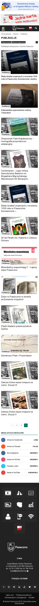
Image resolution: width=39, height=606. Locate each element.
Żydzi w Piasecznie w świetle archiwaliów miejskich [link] (16, 298)
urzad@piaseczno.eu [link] (18, 571)
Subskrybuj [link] (33, 472)
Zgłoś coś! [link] (10, 595)
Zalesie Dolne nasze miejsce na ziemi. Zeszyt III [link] (17, 383)
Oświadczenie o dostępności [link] (16, 598)
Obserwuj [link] (34, 453)
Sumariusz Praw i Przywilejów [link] (16, 355)
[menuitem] (6, 42)
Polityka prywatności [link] (24, 595)
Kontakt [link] (31, 598)
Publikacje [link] (6, 72)
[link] (3, 28)
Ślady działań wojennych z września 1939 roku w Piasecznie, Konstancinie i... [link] (19, 208)
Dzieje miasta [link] (6, 42)
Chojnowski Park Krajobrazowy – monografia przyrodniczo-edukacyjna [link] (17, 141)
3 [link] (16, 425)
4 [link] (21, 425)
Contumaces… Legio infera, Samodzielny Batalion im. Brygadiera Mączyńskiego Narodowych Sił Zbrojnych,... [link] (15, 174)
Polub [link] (35, 446)
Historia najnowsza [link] (18, 42)
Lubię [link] (36, 440)
